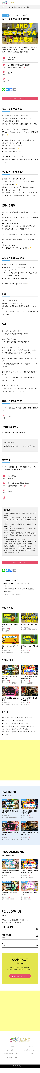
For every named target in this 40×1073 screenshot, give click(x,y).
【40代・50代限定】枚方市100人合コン (29, 833)
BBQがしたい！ (7, 720)
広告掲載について (29, 1050)
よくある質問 (11, 1046)
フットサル (16, 583)
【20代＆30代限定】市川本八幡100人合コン (29, 812)
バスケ (14, 717)
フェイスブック (7, 936)
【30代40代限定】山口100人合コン (10, 833)
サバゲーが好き (18, 720)
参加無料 (14, 731)
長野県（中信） (26, 583)
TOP (3, 7)
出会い (26, 729)
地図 (24, 67)
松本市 (7, 586)
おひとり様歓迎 (9, 588)
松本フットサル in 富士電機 (29, 624)
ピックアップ (22, 717)
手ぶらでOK (6, 734)
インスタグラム (8, 928)
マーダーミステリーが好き (10, 723)
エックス (4, 944)
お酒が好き (31, 726)
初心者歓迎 (31, 588)
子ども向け (33, 731)
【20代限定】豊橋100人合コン (29, 893)
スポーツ (7, 583)
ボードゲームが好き (20, 726)
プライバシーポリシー (11, 1057)
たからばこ (6, 717)
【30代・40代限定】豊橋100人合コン (9, 893)
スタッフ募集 (11, 1050)
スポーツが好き (20, 588)
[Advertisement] (20, 760)
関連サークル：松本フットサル (12, 594)
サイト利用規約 (29, 1053)
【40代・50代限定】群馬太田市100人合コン (10, 871)
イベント (9, 7)
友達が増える (8, 591)
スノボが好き (7, 729)
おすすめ (31, 717)
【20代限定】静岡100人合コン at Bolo (10, 812)
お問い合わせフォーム (21, 976)
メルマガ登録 (29, 1046)
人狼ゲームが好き (25, 723)
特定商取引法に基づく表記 (11, 1053)
